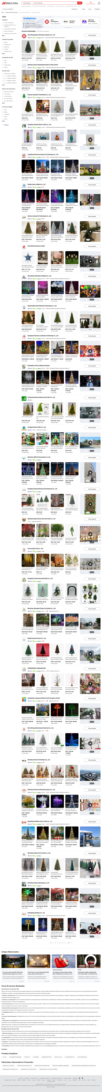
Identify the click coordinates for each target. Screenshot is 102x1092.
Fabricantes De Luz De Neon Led (10, 1069)
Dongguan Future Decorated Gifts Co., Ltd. (40, 578)
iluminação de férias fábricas (71, 6)
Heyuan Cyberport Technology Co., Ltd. (39, 94)
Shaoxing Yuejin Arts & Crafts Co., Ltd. (39, 853)
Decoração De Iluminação (15, 1057)
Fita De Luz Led (58, 1057)
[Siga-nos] (82, 1078)
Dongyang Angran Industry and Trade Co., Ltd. (41, 397)
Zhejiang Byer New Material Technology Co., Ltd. (42, 305)
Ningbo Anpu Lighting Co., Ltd (36, 184)
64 (68, 943)
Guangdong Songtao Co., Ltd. (36, 913)
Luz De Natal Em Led (69, 1057)
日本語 (29, 1080)
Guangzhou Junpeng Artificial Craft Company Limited (44, 698)
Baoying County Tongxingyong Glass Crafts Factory (43, 64)
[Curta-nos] (79, 1078)
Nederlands (75, 1080)
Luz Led (4, 1057)
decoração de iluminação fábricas (39, 6)
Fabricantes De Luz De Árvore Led (28, 1069)
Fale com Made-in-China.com (56, 1078)
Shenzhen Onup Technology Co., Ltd (38, 883)
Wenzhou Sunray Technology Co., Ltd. (39, 759)
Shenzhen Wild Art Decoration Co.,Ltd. (39, 457)
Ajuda (83, 9)
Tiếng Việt (94, 1080)
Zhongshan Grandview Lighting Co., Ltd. (39, 276)
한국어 (65, 1080)
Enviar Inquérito (92, 35)
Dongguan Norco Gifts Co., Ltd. (37, 427)
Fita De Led (27, 1057)
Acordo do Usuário (34, 1078)
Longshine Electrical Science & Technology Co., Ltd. (43, 154)
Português (49, 1080)
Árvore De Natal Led (82, 1057)
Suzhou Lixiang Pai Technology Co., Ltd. (39, 216)
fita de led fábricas (51, 6)
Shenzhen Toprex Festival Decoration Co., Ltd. (41, 789)
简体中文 (19, 1080)
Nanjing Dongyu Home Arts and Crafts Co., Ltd (41, 518)
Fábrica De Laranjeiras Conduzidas (61, 1065)
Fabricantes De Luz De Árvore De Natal (48, 1069)
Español (38, 1080)
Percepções (75, 1078)
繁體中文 (24, 1080)
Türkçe (88, 1080)
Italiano (54, 1080)
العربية (70, 1080)
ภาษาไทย (84, 1080)
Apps (89, 9)
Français (33, 1080)
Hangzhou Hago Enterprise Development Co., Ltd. (42, 488)
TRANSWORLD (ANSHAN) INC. (37, 668)
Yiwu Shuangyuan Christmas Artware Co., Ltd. (41, 35)
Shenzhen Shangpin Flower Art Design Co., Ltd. (42, 608)
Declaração (26, 1078)
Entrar (99, 4)
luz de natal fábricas (60, 6)
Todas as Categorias (8, 9)
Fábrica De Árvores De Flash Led (42, 1065)
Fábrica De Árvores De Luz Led (24, 1065)
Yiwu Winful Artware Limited (36, 246)
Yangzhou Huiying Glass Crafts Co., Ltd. (39, 124)
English (14, 1080)
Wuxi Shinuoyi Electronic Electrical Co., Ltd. (41, 728)
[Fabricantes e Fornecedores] (9, 3)
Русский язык (60, 1080)
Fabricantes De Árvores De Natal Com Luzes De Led (84, 1065)
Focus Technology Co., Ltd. (48, 1084)
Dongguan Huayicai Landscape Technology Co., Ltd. (43, 335)
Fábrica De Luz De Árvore (8, 1065)
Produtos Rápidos (67, 1078)
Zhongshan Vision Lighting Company (39, 365)
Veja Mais (4, 1049)
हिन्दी (79, 1080)
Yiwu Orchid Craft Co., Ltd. (35, 548)
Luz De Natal (36, 1057)
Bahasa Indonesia (51, 1081)
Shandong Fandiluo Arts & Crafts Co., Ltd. (40, 821)
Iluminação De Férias (46, 1057)
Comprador (74, 9)
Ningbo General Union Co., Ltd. (37, 638)
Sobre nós (21, 1078)
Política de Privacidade (44, 1078)
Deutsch (43, 1080)
